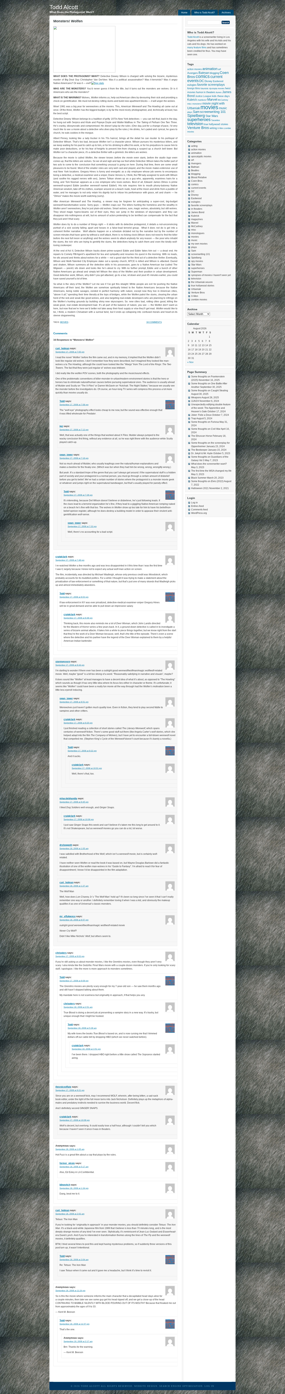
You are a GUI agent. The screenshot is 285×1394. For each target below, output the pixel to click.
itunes (219, 92)
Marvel (212, 99)
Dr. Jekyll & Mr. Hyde (202, 453)
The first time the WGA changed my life (211, 470)
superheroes (199, 119)
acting (194, 146)
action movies (194, 69)
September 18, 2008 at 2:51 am (78, 1007)
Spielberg (196, 115)
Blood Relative (199, 177)
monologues (197, 233)
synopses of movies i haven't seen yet (211, 275)
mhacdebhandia (68, 798)
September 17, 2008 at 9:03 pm (69, 956)
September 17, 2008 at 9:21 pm (69, 1090)
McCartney (223, 100)
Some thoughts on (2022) (207, 481)
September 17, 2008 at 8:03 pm (74, 597)
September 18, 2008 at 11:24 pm (70, 1290)
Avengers (192, 73)
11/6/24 (195, 401)
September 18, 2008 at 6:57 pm (74, 920)
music (223, 108)
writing (213, 128)
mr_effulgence (68, 916)
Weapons (196, 397)
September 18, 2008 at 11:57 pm (74, 1324)
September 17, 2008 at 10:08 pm (75, 1120)
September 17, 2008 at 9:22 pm (82, 751)
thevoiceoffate (63, 1086)
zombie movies (199, 299)
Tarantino (215, 120)
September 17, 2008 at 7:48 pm (69, 560)
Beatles (195, 170)
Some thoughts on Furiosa (205, 422)
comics (203, 76)
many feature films (196, 47)
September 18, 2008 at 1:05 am (74, 848)
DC (201, 81)
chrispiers (61, 953)
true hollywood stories (216, 124)
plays (189, 112)
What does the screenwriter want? (209, 463)
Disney (208, 81)
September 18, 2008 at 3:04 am (74, 1259)
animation (210, 69)
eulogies (192, 84)
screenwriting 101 (213, 112)
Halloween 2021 (200, 488)
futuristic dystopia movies (213, 88)
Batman (204, 72)
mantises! (202, 100)
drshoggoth (66, 845)
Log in (194, 502)
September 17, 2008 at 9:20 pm (78, 723)
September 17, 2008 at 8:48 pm (78, 618)
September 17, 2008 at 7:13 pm (74, 430)
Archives (226, 12)
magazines (197, 219)
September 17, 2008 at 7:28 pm (78, 495)
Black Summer (198, 477)
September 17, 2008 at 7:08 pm (74, 405)
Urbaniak (196, 289)
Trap (193, 418)
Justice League (203, 96)
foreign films (193, 88)
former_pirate (67, 1163)
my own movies (199, 243)
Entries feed (197, 506)
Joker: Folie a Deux (201, 415)
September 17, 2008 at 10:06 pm (79, 819)
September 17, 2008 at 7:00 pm (69, 352)
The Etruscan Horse (201, 436)
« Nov (190, 362)
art (219, 69)
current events (198, 188)
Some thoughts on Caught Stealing (209, 390)
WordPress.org (199, 513)
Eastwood (218, 81)
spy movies (197, 261)
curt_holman (62, 348)
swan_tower (66, 454)
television (195, 124)
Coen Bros (196, 181)
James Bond (197, 212)
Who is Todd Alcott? (204, 12)
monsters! (197, 104)
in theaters (209, 92)
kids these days (221, 96)
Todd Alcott (63, 7)
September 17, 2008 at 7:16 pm (74, 458)
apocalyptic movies (201, 156)
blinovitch (65, 1184)
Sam (196, 112)
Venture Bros (198, 128)
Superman (196, 271)
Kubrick (192, 99)
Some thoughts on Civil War (205, 429)
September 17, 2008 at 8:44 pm (69, 665)
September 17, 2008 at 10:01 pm (87, 768)
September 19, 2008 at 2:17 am (78, 1341)
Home (184, 12)
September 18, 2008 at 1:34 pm (74, 1188)
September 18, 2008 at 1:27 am (74, 886)
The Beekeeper (199, 450)
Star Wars (212, 116)
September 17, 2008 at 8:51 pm (74, 702)
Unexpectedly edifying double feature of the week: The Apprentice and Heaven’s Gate (211, 408)
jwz (61, 426)
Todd (62, 401)
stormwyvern (62, 661)
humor (199, 92)
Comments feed (199, 509)
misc (189, 104)
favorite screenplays (211, 84)
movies (64, 322)
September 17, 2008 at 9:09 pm (74, 981)
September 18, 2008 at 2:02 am (69, 1214)
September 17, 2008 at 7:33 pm (82, 526)
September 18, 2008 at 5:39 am (82, 1028)
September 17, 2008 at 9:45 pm (74, 802)
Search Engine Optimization (181, 1386)
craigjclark (61, 556)
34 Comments (154, 322)
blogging (214, 73)
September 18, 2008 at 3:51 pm (86, 1049)
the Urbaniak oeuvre (202, 282)
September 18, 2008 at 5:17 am (74, 1167)
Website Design (145, 1386)
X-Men (220, 128)
